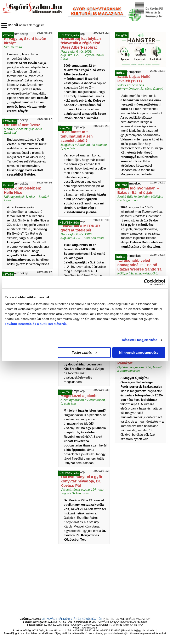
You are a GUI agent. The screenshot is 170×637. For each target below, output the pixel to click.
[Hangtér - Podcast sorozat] (141, 49)
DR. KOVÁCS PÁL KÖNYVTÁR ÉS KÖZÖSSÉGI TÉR (71, 618)
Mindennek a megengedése (138, 352)
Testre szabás (82, 352)
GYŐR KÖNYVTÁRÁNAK (97, 9)
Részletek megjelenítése (139, 340)
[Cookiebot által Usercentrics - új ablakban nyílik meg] (147, 282)
